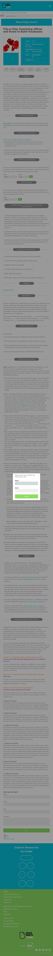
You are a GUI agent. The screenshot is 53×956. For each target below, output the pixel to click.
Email (16, 488)
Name (17, 480)
